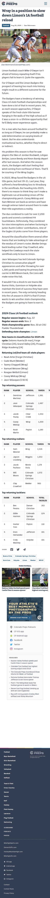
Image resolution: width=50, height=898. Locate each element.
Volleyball (7, 769)
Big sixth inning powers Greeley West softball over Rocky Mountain (25, 695)
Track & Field (8, 783)
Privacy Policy (9, 893)
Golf (5, 801)
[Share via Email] (24, 549)
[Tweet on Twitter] (18, 549)
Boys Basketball (10, 756)
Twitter (17, 644)
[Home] (9, 3)
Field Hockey (8, 809)
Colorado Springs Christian (25, 556)
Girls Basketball (10, 760)
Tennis (6, 796)
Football (6, 25)
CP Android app (20, 636)
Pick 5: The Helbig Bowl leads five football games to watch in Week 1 (24, 684)
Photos (6, 835)
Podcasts (7, 831)
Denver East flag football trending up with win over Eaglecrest (25, 689)
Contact (7, 885)
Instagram (18, 649)
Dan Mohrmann (29, 25)
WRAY (41, 560)
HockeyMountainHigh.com (13, 852)
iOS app (9, 862)
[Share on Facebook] (11, 549)
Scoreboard (8, 827)
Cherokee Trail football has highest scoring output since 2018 (24, 667)
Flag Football (8, 818)
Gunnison (6, 560)
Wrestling (7, 765)
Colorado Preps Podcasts (25, 627)
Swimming (8, 822)
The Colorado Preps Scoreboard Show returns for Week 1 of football (25, 673)
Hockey (6, 805)
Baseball (7, 773)
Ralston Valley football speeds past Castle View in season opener (16, 589)
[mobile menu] (45, 3)
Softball (7, 778)
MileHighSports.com (11, 843)
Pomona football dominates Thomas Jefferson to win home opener (25, 678)
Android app (10, 866)
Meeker (33, 560)
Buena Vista (7, 556)
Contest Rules (9, 889)
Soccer (6, 792)
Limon (34, 331)
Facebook (18, 640)
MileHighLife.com (10, 856)
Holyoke (16, 560)
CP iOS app (19, 631)
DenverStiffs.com (10, 847)
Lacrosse (7, 813)
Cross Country (9, 788)
